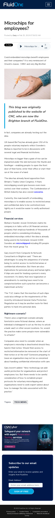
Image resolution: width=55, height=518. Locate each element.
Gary (15, 35)
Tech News (20, 402)
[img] (42, 46)
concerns (38, 192)
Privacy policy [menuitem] (10, 512)
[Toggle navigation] (48, 4)
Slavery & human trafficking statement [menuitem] (20, 514)
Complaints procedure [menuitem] (40, 512)
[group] (34, 46)
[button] (21, 46)
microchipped (23, 243)
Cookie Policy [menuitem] (24, 512)
